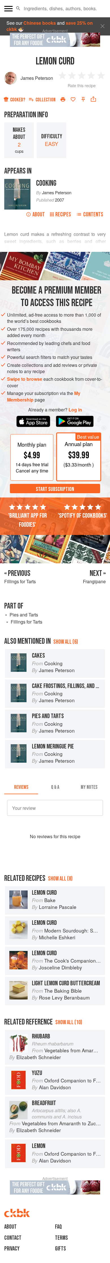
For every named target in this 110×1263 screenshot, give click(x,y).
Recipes (63, 214)
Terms (61, 1237)
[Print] (63, 99)
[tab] (21, 787)
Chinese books (39, 23)
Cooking (46, 183)
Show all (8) (60, 878)
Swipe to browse (24, 379)
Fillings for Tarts (26, 621)
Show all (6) (65, 641)
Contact (12, 1237)
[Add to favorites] (73, 99)
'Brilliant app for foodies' (27, 520)
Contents (93, 214)
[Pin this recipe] (83, 99)
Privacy (11, 1248)
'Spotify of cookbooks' (82, 516)
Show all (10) (68, 1022)
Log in (75, 410)
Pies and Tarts (24, 614)
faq (58, 1226)
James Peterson (37, 78)
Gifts (60, 1248)
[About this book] (17, 182)
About (38, 214)
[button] (18, 8)
